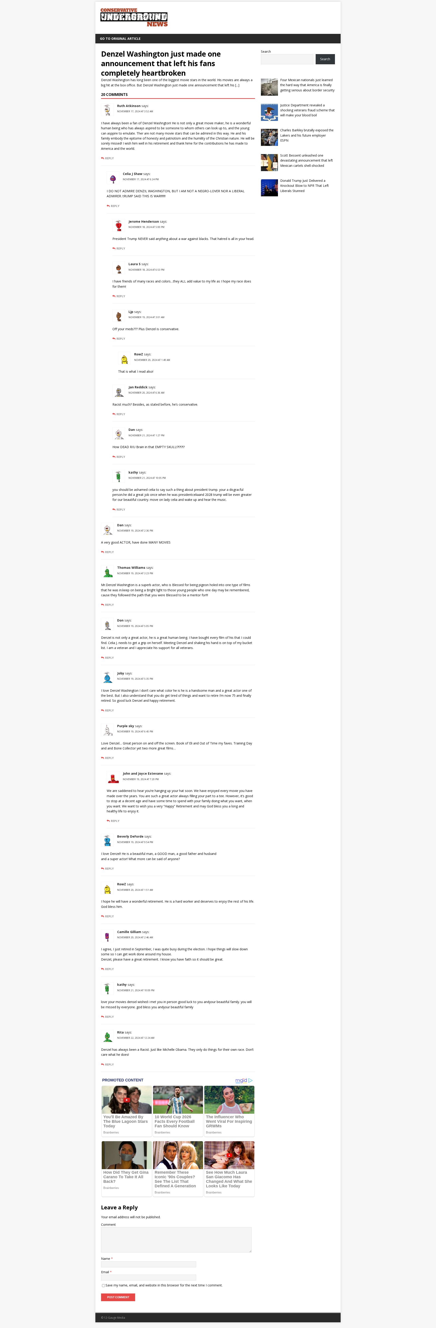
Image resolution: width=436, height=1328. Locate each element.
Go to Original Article (120, 38)
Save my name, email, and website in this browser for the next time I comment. (164, 1285)
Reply (109, 158)
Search (266, 51)
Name (106, 1258)
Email (105, 1272)
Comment (108, 1224)
